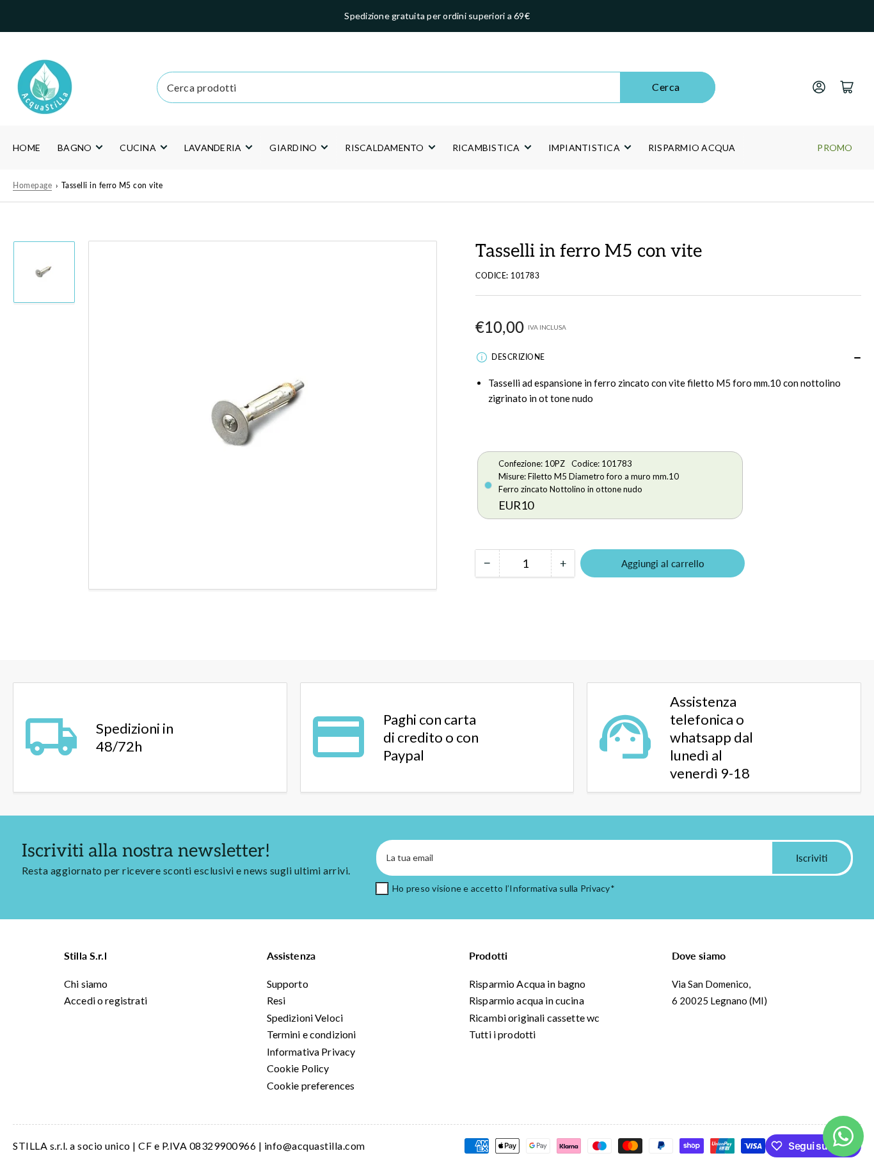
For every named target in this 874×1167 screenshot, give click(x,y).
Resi (276, 1000)
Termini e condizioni (311, 1034)
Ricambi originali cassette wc (534, 1017)
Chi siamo (85, 984)
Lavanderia (213, 147)
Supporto (287, 984)
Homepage (32, 185)
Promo (834, 147)
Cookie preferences (311, 1085)
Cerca (666, 87)
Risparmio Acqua (692, 147)
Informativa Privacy (311, 1051)
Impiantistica (584, 147)
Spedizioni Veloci (305, 1017)
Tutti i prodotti (502, 1034)
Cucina (138, 147)
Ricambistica (486, 147)
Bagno (74, 147)
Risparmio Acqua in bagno (527, 984)
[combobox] (436, 87)
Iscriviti (811, 858)
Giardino (293, 147)
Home (26, 147)
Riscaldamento (384, 147)
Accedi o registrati (105, 1000)
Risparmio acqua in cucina (526, 1000)
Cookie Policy (298, 1068)
